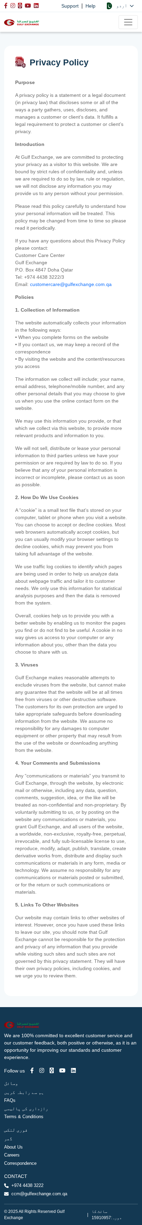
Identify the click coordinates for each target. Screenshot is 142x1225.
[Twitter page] (52, 1071)
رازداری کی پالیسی (26, 1108)
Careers (12, 1155)
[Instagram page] (41, 1071)
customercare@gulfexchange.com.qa (71, 284)
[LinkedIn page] (73, 1071)
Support (70, 6)
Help (90, 6)
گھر (8, 1138)
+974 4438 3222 (27, 1185)
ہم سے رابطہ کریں (24, 1092)
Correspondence (20, 1163)
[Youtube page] (62, 1071)
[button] (119, 5)
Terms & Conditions (23, 1116)
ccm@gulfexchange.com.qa (39, 1193)
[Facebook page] (32, 1071)
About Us (13, 1147)
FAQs (10, 1100)
